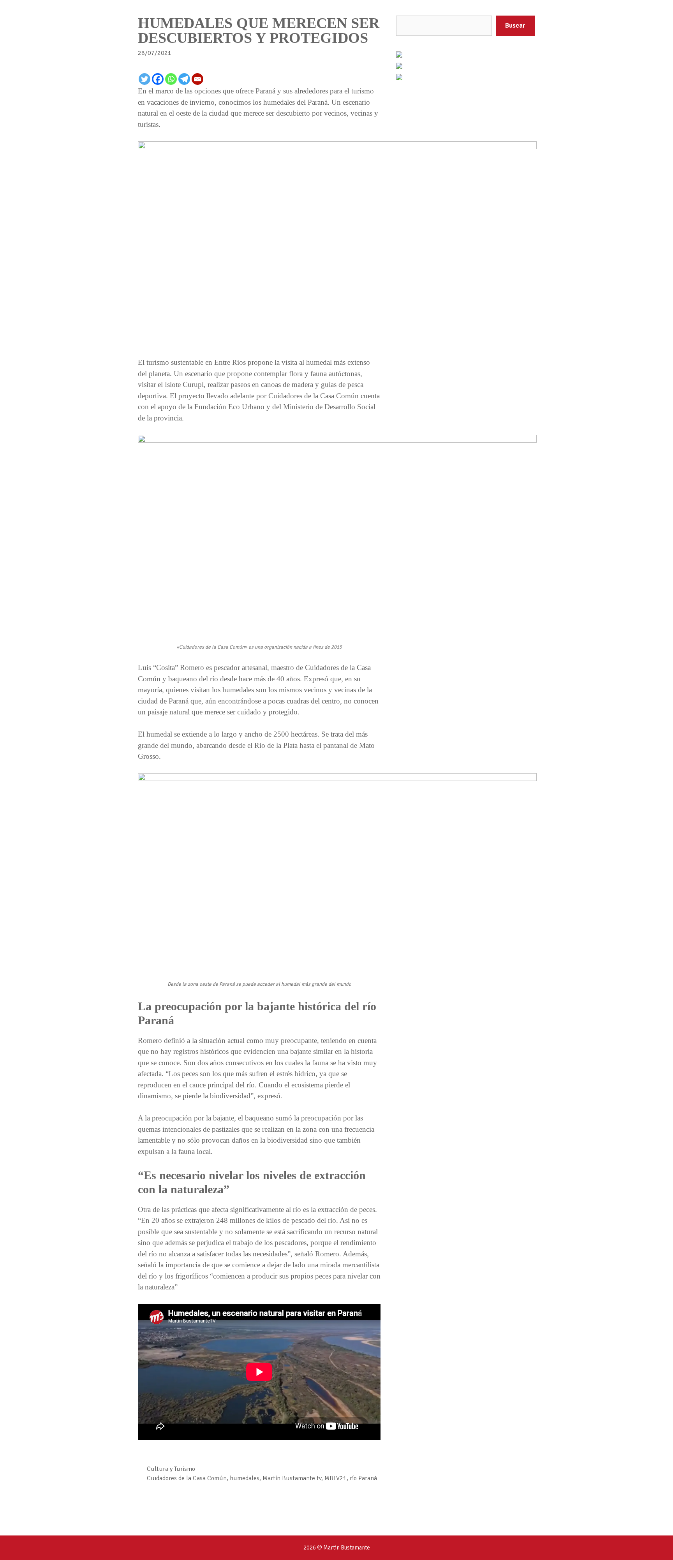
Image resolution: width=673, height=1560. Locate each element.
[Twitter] (144, 79)
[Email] (197, 79)
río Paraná (363, 1478)
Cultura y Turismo (171, 1469)
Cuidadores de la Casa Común (187, 1478)
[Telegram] (184, 79)
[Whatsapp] (171, 79)
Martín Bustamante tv (292, 1478)
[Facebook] (158, 79)
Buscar (515, 25)
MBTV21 (335, 1478)
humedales (244, 1478)
